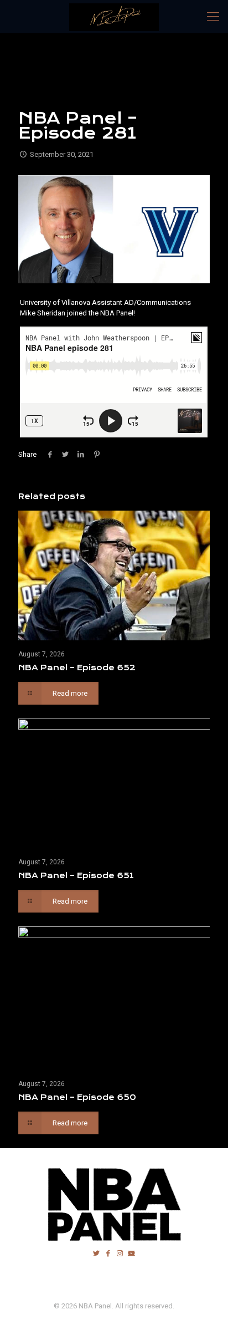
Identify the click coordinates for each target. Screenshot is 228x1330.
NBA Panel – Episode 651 (76, 875)
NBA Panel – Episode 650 (77, 1097)
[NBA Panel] (114, 16)
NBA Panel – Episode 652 (77, 667)
